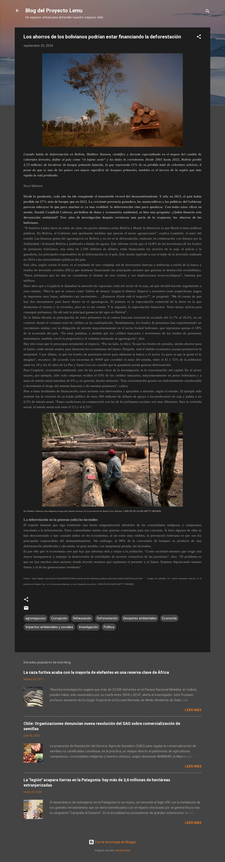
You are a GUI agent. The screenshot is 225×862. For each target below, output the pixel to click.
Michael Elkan (123, 850)
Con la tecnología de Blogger (115, 842)
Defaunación (82, 618)
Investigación (88, 627)
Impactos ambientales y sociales (49, 627)
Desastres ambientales (139, 618)
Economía (169, 618)
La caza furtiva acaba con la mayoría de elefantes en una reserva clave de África (96, 672)
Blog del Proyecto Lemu (53, 10)
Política (109, 627)
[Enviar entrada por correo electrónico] (26, 609)
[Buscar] (207, 12)
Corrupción (59, 618)
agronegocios (35, 618)
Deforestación (107, 618)
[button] (198, 37)
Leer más (193, 710)
